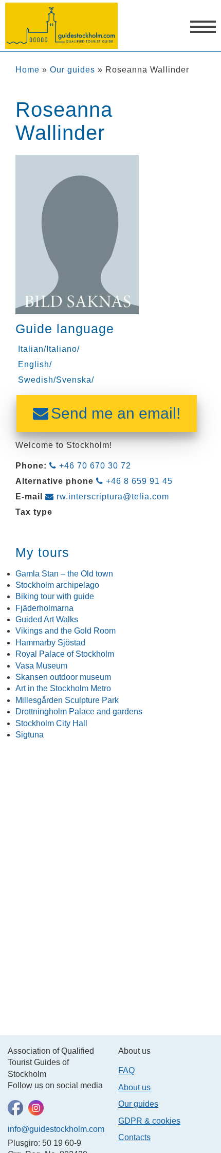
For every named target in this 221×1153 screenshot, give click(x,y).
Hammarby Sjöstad (50, 642)
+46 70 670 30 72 (95, 465)
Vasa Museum (41, 665)
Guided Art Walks (46, 619)
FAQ (126, 1070)
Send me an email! (115, 413)
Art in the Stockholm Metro (63, 688)
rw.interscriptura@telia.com (113, 496)
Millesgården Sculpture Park (67, 700)
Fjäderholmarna (44, 608)
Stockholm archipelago (57, 585)
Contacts (134, 1137)
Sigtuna (29, 734)
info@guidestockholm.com (55, 1129)
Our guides (72, 69)
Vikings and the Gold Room (65, 630)
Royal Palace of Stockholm (64, 654)
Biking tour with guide (54, 596)
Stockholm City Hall (51, 723)
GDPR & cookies (149, 1120)
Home (27, 69)
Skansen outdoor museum (63, 677)
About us (134, 1087)
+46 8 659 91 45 (139, 481)
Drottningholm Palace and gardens (78, 711)
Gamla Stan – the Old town (64, 573)
